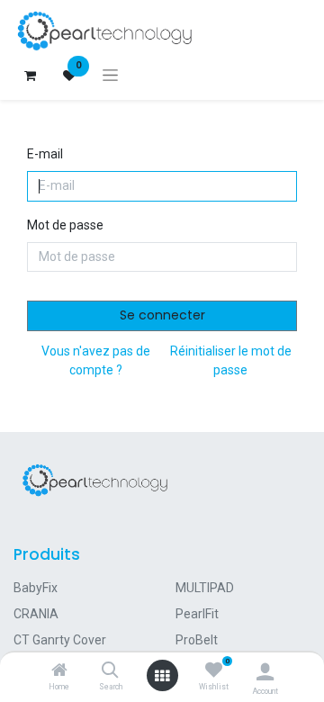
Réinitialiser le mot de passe (231, 360)
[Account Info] (265, 672)
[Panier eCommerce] (30, 75)
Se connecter (162, 315)
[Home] (59, 671)
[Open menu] (162, 676)
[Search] (110, 671)
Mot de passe (65, 225)
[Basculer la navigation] (110, 75)
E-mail (45, 154)
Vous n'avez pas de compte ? (95, 360)
